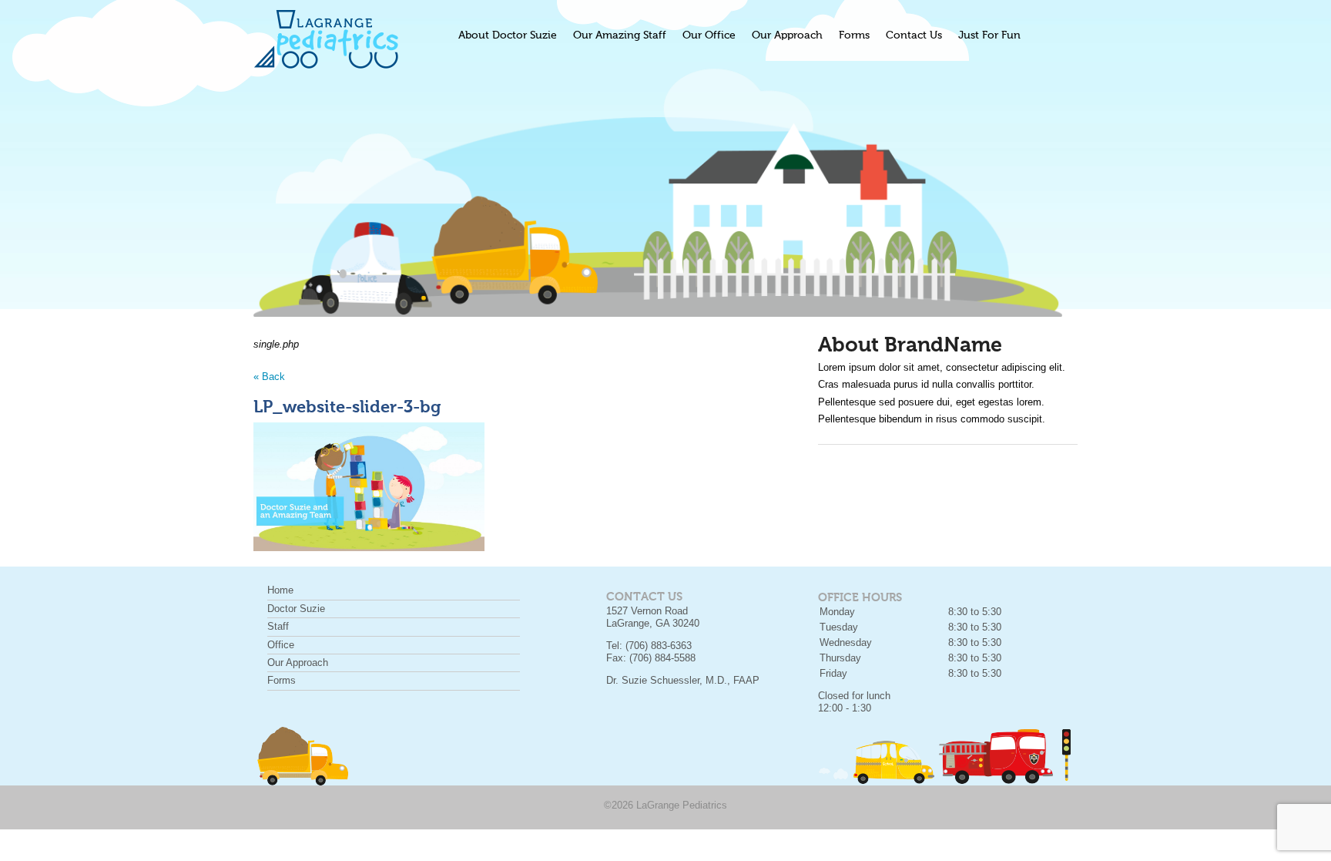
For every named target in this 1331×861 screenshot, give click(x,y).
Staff (278, 626)
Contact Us (914, 35)
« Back (269, 376)
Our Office (709, 35)
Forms (854, 35)
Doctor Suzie (296, 608)
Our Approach (787, 35)
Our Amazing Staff (619, 35)
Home (280, 590)
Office (280, 645)
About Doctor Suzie (507, 35)
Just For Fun (989, 35)
